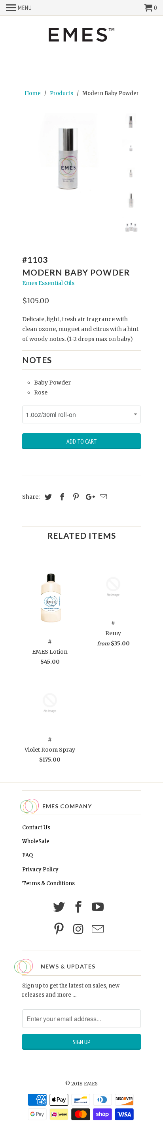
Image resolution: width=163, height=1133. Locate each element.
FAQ (27, 855)
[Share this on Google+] (88, 496)
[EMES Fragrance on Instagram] (79, 929)
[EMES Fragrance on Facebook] (79, 907)
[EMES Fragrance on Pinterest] (60, 929)
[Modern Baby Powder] (69, 161)
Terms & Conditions (48, 883)
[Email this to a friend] (102, 496)
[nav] (19, 8)
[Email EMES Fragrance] (99, 929)
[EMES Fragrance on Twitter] (60, 907)
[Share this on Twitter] (47, 496)
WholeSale (35, 841)
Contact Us (36, 827)
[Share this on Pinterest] (74, 496)
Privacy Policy (40, 869)
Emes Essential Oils (48, 283)
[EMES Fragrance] (81, 35)
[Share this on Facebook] (61, 496)
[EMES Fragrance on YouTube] (99, 907)
